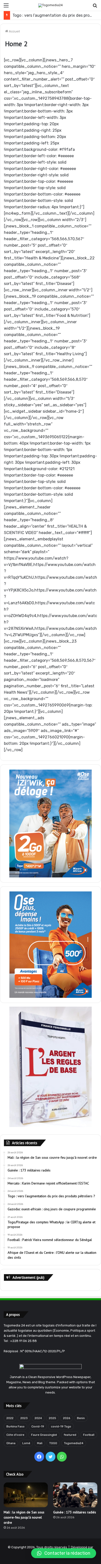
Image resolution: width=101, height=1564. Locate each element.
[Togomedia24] (50, 5)
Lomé (26, 1443)
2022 (9, 1418)
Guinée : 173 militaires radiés (74, 1512)
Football (88, 1435)
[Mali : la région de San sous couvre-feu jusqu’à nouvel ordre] (26, 1494)
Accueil (14, 31)
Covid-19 (37, 1426)
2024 (38, 1418)
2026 (66, 1418)
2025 (52, 1418)
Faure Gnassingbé (44, 1435)
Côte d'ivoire (15, 1435)
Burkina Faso (15, 1426)
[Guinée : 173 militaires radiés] (75, 1494)
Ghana (10, 1443)
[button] (63, 1553)
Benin (81, 1418)
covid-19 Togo (61, 1426)
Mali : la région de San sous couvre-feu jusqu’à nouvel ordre (24, 1517)
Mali (39, 1443)
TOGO (53, 1443)
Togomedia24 (73, 1443)
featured (70, 1435)
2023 (24, 1418)
